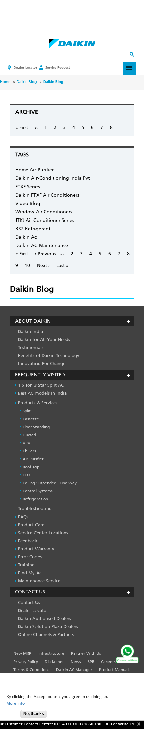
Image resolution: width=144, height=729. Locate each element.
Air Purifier (33, 459)
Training (26, 564)
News (76, 661)
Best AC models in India (42, 393)
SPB (91, 661)
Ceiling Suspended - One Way (50, 483)
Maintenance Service (39, 580)
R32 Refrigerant (32, 229)
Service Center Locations (43, 532)
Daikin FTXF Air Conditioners (47, 195)
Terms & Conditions (31, 669)
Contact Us (29, 602)
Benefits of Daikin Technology (48, 355)
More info (15, 703)
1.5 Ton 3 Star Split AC (41, 385)
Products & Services (37, 402)
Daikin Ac (26, 237)
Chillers (29, 451)
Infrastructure (51, 653)
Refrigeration (35, 499)
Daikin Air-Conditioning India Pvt (52, 178)
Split (27, 411)
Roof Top (31, 467)
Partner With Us (86, 653)
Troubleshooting (35, 508)
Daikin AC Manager (74, 669)
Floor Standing (36, 427)
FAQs (23, 516)
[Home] (72, 41)
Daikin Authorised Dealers (44, 618)
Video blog (27, 203)
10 (27, 265)
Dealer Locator (25, 67)
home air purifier (34, 170)
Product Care (31, 524)
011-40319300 (65, 724)
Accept (10, 716)
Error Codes (30, 556)
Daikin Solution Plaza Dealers (48, 626)
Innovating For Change (41, 363)
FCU (26, 475)
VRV (26, 443)
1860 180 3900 (96, 724)
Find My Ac (29, 572)
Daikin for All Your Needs (44, 339)
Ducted (29, 435)
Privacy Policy (25, 661)
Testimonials (30, 347)
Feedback (27, 540)
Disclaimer (54, 661)
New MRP (22, 653)
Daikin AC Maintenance (41, 245)
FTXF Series (27, 187)
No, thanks (33, 713)
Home (5, 82)
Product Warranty (36, 548)
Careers (108, 661)
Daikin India (30, 331)
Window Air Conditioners (43, 212)
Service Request (57, 67)
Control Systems (38, 491)
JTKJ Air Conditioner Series (44, 220)
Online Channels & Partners (46, 634)
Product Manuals (114, 669)
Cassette (31, 419)
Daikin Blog (27, 82)
